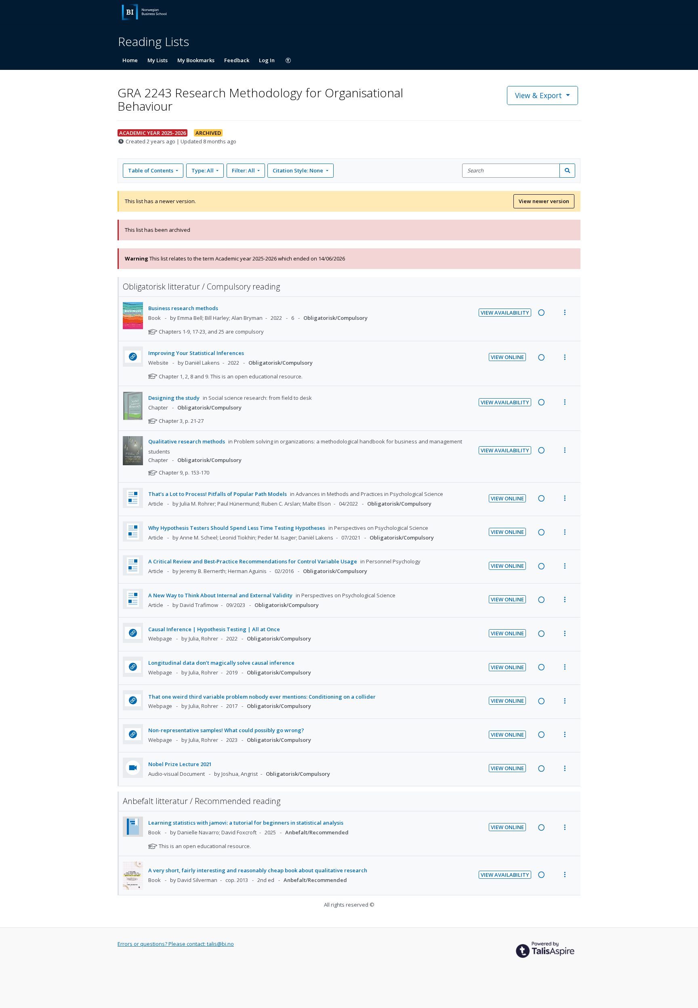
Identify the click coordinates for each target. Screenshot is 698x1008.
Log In (267, 60)
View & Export (538, 95)
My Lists (157, 60)
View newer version (544, 201)
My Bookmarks (195, 60)
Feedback (236, 60)
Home (130, 60)
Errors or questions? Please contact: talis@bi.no (176, 943)
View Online (507, 357)
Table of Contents (150, 170)
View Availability (505, 312)
